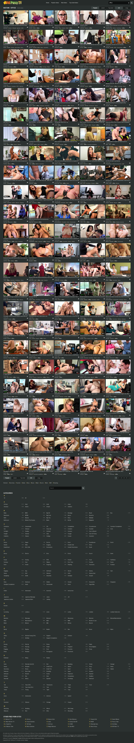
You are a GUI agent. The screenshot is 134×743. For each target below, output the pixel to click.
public (34, 105)
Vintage (48, 702)
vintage (44, 66)
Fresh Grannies (31, 721)
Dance (5, 542)
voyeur (10, 319)
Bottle (69, 520)
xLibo (49, 721)
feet (111, 222)
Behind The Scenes (30, 520)
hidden (9, 241)
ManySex (108, 86)
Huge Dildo (92, 584)
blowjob (14, 28)
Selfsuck (6, 673)
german (18, 28)
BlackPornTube (109, 28)
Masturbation (28, 620)
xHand (81, 241)
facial (22, 280)
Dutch (111, 542)
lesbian (8, 47)
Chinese (27, 529)
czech (42, 144)
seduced (40, 241)
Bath (5, 517)
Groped (91, 575)
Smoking (48, 671)
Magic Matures (52, 726)
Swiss (111, 666)
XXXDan (56, 28)
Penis (5, 651)
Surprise (91, 673)
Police (48, 644)
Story (90, 666)
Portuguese (49, 651)
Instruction (70, 590)
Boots (69, 515)
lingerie (99, 66)
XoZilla (4, 86)
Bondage (70, 513)
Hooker (69, 582)
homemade (36, 86)
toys (60, 28)
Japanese (6, 597)
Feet (26, 562)
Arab (47, 504)
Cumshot (91, 536)
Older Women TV (10, 721)
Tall (5, 685)
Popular (95, 8)
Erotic (69, 553)
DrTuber (107, 66)
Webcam (6, 711)
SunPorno (5, 66)
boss (22, 47)
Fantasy (6, 562)
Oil (4, 638)
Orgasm (48, 635)
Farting (27, 559)
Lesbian (91, 612)
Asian (69, 504)
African (6, 504)
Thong (26, 689)
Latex (47, 612)
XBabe (4, 47)
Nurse (90, 629)
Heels (26, 584)
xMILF (107, 144)
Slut (47, 664)
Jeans (48, 597)
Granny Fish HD (73, 721)
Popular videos (55, 2)
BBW (39, 47)
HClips (81, 144)
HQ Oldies (114, 724)
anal (61, 105)
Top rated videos (73, 2)
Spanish (48, 678)
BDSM (26, 515)
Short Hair (27, 671)
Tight (47, 689)
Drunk (90, 547)
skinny (119, 319)
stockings (119, 28)
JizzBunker (57, 280)
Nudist (48, 629)
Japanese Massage (30, 597)
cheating (65, 105)
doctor (12, 47)
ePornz (29, 719)
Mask (5, 623)
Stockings (70, 678)
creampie (14, 86)
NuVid (81, 163)
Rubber (48, 658)
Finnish (69, 559)
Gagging (6, 571)
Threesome (49, 685)
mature (10, 28)
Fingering (48, 564)
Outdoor (70, 635)
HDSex (107, 183)
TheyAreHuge (109, 163)
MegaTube (31, 222)
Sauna (5, 666)
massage (40, 435)
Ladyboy (27, 612)
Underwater (28, 696)
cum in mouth (66, 86)
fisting (117, 183)
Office (5, 635)
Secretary (6, 669)
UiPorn (56, 435)
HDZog (81, 47)
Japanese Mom (29, 599)
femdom (61, 396)
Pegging (6, 649)
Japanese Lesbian (8, 599)
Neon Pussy (94, 726)
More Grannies (30, 726)
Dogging (48, 544)
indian (23, 483)
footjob (10, 357)
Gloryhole (48, 575)
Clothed (48, 531)
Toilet (69, 687)
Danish (5, 544)
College (48, 536)
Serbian (6, 676)
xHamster (5, 28)
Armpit (48, 506)
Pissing (27, 649)
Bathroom (6, 520)
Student (91, 671)
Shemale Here (94, 724)
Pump (90, 649)
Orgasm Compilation (51, 638)
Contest (70, 531)
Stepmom (70, 673)
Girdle (26, 575)
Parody (5, 644)
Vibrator (27, 702)
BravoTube (57, 183)
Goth (69, 573)
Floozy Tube (115, 721)
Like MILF (72, 726)
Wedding (27, 708)
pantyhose (40, 377)
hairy (34, 299)
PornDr (4, 183)
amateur (112, 66)
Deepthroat (7, 547)
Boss (69, 517)
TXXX (56, 66)
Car (5, 529)
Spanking (70, 664)
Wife (47, 711)
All (119, 8)
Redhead (6, 658)
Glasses (48, 573)
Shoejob (27, 666)
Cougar (69, 533)
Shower (27, 673)
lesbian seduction (120, 222)
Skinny (26, 678)
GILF (26, 573)
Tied (47, 687)
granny (86, 28)
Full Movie (112, 559)
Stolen (90, 664)
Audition (70, 506)
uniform (116, 416)
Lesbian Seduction (115, 612)
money (62, 280)
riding (64, 416)
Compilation (71, 526)
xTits (30, 163)
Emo (47, 553)
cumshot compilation (92, 144)
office (38, 28)
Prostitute (70, 651)
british (45, 86)
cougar (48, 241)
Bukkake (91, 517)
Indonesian (28, 590)
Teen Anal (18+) (29, 687)
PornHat (107, 47)
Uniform (48, 696)
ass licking (17, 47)
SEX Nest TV (115, 726)
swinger (121, 299)
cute (84, 183)
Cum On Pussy (93, 533)
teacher (46, 280)
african (37, 454)
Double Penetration (73, 547)
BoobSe (5, 338)
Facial (5, 559)
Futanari (112, 564)
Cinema (27, 533)
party (35, 28)
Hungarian (113, 582)
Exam (111, 553)
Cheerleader (28, 526)
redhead (99, 416)
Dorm (69, 542)
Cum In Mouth (92, 531)
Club (47, 533)
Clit (47, 526)
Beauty (27, 517)
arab (42, 280)
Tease (5, 689)
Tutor (90, 685)
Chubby (27, 531)
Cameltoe (6, 526)
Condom (70, 529)
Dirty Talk (27, 547)
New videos (64, 2)
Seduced (6, 671)
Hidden (48, 582)
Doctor (48, 542)
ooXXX (30, 299)
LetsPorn (5, 260)
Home (47, 2)
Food (90, 559)
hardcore (42, 105)
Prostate (70, 649)
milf (51, 483)
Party (5, 646)
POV (18, 86)
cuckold (35, 47)
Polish (48, 646)
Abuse (26, 740)
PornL (30, 202)
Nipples (27, 629)
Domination (49, 547)
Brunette (91, 515)
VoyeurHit (5, 319)
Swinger (112, 664)
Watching (6, 708)
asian (96, 105)
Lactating (6, 612)
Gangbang (6, 575)
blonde (19, 144)
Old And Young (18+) (30, 635)
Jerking (48, 599)
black (96, 357)
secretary (46, 47)
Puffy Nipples (92, 646)
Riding (26, 658)
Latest (103, 8)
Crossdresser (92, 526)
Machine (6, 618)
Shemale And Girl (29, 664)
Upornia (107, 222)
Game (5, 573)
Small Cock (49, 666)
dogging (22, 202)
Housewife (92, 582)
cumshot (42, 163)
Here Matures (73, 719)
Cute (111, 529)
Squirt (69, 671)
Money (69, 623)
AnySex (107, 202)
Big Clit (48, 513)
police (14, 202)
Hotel (69, 584)
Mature (27, 623)
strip (9, 416)
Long (127, 8)
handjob (61, 144)
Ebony (5, 553)
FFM (61, 183)
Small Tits (49, 669)
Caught (6, 533)
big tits (95, 66)
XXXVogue (108, 125)
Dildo (26, 544)
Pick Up (27, 644)
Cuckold (91, 529)
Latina (69, 612)
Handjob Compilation (9, 584)
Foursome (91, 564)
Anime (26, 506)
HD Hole (29, 724)
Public (90, 644)
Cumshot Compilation (116, 526)
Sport (69, 669)
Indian (5, 590)
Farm (5, 564)
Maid (5, 620)
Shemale (6, 678)
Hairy (5, 582)
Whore (48, 708)
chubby (111, 47)
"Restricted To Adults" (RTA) (19, 738)
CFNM (33, 338)
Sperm (69, 666)
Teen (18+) (28, 685)
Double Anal (71, 544)
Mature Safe (51, 719)
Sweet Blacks (115, 719)
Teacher (6, 687)
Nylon (111, 629)
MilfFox (107, 241)
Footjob (91, 562)
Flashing (70, 564)
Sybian (112, 669)
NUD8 (92, 721)
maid (37, 483)
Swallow (91, 676)
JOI (68, 597)
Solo (47, 676)
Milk (47, 623)
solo (9, 105)
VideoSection (32, 241)
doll (59, 357)
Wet (26, 711)
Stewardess (71, 676)
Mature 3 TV (9, 719)
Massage (27, 618)
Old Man (27, 638)
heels (49, 66)
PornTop (5, 222)
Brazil (90, 513)
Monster (91, 618)
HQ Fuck (50, 724)
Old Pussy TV (12, 3)
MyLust (30, 47)
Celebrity (6, 536)
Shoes (26, 669)
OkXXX (81, 66)
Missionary (70, 618)
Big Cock (48, 515)
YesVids (30, 28)
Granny (91, 571)
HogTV (30, 105)
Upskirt (69, 696)
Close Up (48, 529)
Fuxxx (56, 474)
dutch (15, 144)
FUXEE (71, 724)
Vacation (6, 702)
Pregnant (70, 646)
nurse (125, 299)
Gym (111, 571)
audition (112, 338)
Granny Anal (92, 573)
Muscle (91, 623)
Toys (69, 689)
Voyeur (69, 702)
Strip (90, 669)
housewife (90, 319)
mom (68, 222)
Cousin (69, 536)
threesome (92, 105)
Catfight (6, 531)
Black (47, 520)
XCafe (4, 299)
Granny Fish (94, 719)
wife (22, 28)
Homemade (49, 584)
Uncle (5, 696)
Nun (69, 629)
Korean (5, 605)
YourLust (31, 474)
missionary (120, 47)
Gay (26, 571)
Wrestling (70, 711)
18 (48, 86)
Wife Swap (70, 708)
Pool (47, 649)
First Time (70, 562)
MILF (67, 28)
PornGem (82, 105)
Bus (111, 513)
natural (46, 299)
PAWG (73, 241)
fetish (11, 377)
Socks (48, 673)
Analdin (81, 338)
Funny (111, 562)
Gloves (69, 571)
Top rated (110, 8)
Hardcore (27, 582)
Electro (27, 553)
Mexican (48, 618)
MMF (69, 620)
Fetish (26, 564)
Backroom (6, 515)
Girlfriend (48, 571)
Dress (90, 544)
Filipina (48, 562)
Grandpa (70, 575)
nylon (98, 299)
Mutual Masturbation (115, 618)
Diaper (26, 542)
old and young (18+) (117, 163)
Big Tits (48, 517)
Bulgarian (91, 520)
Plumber (27, 651)
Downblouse (92, 542)
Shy (26, 676)
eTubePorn (8, 724)
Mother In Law (92, 620)
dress (70, 241)
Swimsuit (91, 678)
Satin (5, 664)
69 (25, 498)
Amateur (6, 506)
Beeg (81, 183)
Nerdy (5, 629)
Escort (91, 553)
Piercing (27, 646)
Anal (26, 504)
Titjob (69, 685)
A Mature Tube (9, 726)
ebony (114, 28)
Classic (27, 536)
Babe (5, 513)
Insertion (48, 590)
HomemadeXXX (58, 222)
